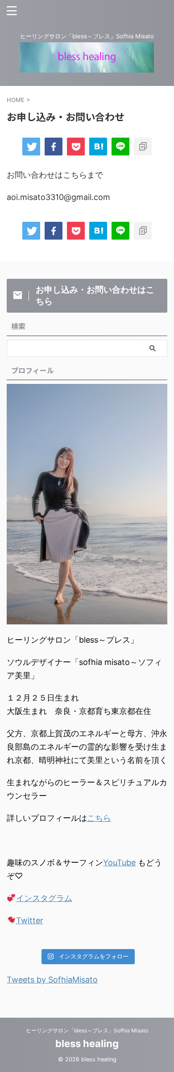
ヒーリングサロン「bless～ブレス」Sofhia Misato (87, 1030)
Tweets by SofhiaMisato (52, 979)
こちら (99, 818)
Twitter (29, 920)
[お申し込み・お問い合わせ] (98, 146)
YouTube (119, 862)
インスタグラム (44, 898)
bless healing (87, 1043)
